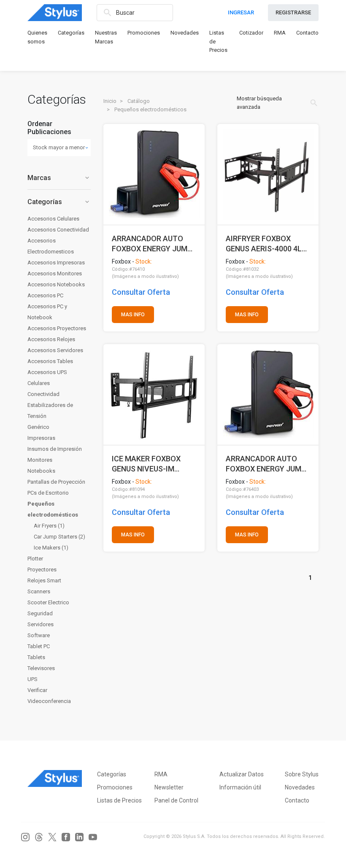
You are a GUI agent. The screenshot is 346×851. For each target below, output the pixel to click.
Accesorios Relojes (51, 339)
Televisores (41, 668)
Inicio (109, 101)
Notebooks (41, 471)
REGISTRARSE (293, 12)
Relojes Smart (44, 580)
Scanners (38, 591)
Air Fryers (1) (49, 525)
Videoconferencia (49, 701)
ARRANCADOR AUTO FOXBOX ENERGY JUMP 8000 (266, 463)
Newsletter (169, 787)
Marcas (59, 178)
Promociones (143, 33)
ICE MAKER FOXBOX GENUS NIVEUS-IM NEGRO (146, 463)
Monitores (39, 460)
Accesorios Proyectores (56, 328)
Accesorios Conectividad (58, 229)
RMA (280, 33)
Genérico (38, 427)
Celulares (38, 383)
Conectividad (43, 394)
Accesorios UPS (47, 372)
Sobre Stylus (302, 774)
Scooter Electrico (48, 602)
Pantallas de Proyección (56, 482)
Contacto (307, 33)
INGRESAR (241, 12)
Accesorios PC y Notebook (47, 311)
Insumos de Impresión (54, 449)
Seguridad (40, 613)
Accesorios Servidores (55, 350)
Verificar (37, 690)
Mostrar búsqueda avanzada (278, 102)
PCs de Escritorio (48, 493)
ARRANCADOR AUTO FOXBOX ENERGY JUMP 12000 (152, 243)
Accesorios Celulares (53, 218)
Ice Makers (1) (51, 547)
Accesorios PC (45, 295)
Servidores (40, 624)
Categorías (71, 33)
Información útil (240, 787)
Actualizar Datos (241, 774)
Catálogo (138, 101)
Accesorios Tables (50, 361)
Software (38, 635)
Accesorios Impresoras (56, 262)
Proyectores (42, 569)
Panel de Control (176, 800)
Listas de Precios (119, 800)
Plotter (35, 558)
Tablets (36, 657)
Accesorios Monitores (54, 273)
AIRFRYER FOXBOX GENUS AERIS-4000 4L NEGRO (264, 243)
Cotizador (251, 33)
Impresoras (41, 438)
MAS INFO (133, 315)
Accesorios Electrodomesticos (50, 246)
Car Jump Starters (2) (59, 536)
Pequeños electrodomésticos (52, 509)
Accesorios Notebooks (56, 284)
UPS (32, 679)
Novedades (184, 33)
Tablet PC (38, 646)
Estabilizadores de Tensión (50, 410)
